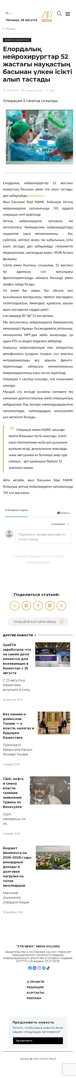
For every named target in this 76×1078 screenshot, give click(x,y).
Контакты (35, 992)
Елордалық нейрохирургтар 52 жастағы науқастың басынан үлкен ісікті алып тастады (37, 64)
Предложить (24, 1040)
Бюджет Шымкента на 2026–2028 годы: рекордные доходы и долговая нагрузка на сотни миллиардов (17, 866)
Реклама (34, 998)
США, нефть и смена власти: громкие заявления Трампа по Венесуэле (13, 793)
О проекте (35, 981)
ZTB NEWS (12, 90)
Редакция (35, 987)
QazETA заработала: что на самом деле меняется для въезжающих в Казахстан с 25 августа (17, 659)
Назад (10, 29)
